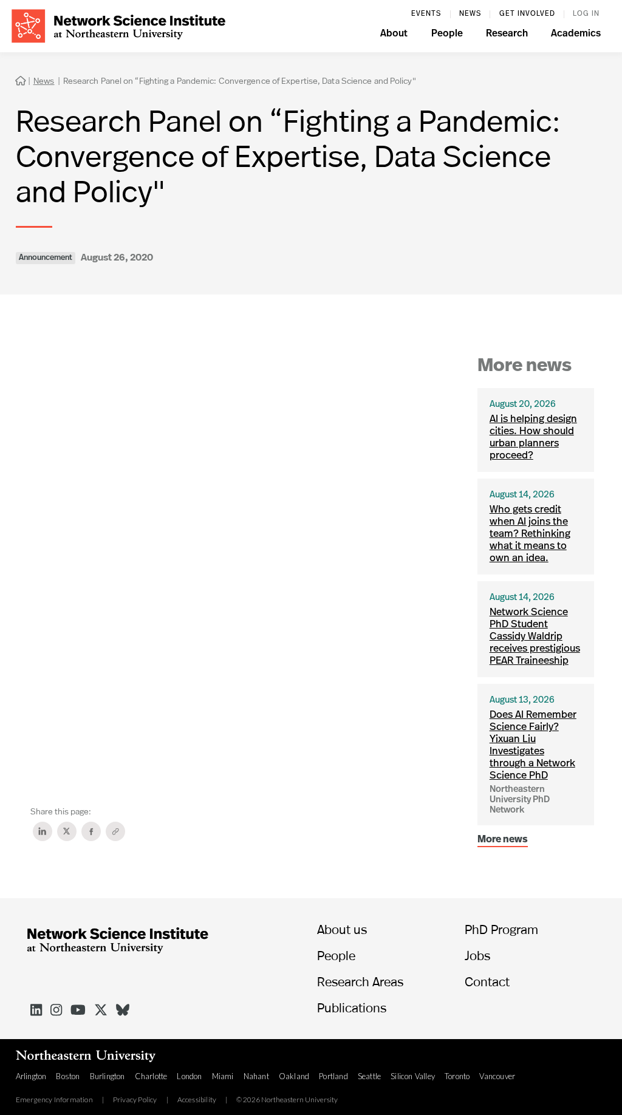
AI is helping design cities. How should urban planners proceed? (533, 437)
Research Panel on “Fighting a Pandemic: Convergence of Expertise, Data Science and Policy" (239, 80)
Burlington (107, 1076)
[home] (118, 24)
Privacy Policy (135, 1100)
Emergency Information (54, 1100)
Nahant (256, 1076)
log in (586, 14)
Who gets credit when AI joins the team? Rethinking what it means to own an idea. (530, 534)
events (426, 14)
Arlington (31, 1076)
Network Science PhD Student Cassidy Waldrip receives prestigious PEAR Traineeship (535, 636)
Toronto (457, 1076)
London (189, 1076)
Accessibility (197, 1100)
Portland (333, 1076)
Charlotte (151, 1076)
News (470, 14)
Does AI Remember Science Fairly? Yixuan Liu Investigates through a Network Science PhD (533, 745)
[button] (394, 35)
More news (502, 840)
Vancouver (497, 1076)
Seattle (369, 1076)
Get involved (527, 14)
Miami (223, 1076)
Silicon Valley (413, 1076)
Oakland (294, 1076)
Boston (68, 1076)
